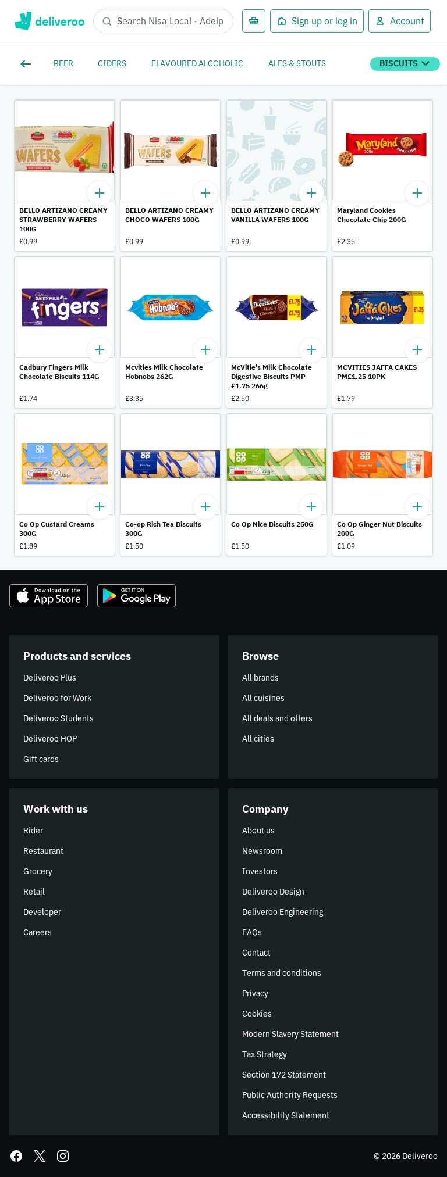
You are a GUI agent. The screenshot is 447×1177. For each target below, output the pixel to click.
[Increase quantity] (99, 193)
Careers (37, 932)
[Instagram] (63, 1156)
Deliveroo (49, 21)
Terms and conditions (281, 973)
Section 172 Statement (284, 1074)
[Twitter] (40, 1156)
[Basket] (253, 21)
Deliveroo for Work (57, 698)
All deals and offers (277, 718)
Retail (34, 891)
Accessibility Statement (285, 1115)
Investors (260, 871)
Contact (256, 952)
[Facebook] (16, 1156)
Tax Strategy (264, 1054)
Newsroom (262, 851)
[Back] (28, 64)
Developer (42, 912)
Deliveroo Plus (49, 677)
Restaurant (43, 851)
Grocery (37, 871)
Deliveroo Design (273, 891)
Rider (33, 830)
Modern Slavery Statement (290, 1034)
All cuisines (263, 698)
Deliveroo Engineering (282, 912)
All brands (260, 677)
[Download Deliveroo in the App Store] (48, 595)
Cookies (257, 1013)
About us (258, 830)
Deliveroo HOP (50, 739)
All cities (258, 739)
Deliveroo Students (58, 718)
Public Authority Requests (290, 1095)
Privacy (255, 993)
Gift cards (41, 759)
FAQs (252, 932)
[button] (65, 175)
